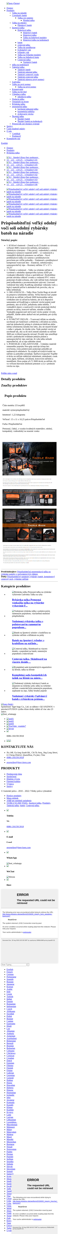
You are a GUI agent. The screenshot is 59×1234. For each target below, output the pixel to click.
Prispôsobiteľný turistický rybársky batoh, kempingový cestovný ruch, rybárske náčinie (28, 577)
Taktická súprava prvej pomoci (31, 79)
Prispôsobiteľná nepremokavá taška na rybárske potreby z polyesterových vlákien (26, 572)
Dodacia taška (18, 99)
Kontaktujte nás (13, 138)
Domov (10, 8)
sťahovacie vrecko (25, 114)
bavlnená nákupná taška (28, 109)
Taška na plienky (19, 23)
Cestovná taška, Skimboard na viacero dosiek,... (29, 660)
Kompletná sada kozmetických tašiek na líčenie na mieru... (29, 676)
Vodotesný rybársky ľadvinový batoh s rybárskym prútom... (29, 697)
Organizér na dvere (20, 101)
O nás (9, 131)
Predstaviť (16, 136)
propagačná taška (19, 106)
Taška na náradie (19, 13)
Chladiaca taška (19, 94)
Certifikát (16, 133)
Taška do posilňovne (26, 47)
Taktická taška (18, 67)
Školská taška (18, 116)
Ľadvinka (16, 82)
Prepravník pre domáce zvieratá (25, 124)
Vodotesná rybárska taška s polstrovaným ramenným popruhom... (27, 624)
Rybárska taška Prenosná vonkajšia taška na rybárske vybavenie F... (28, 602)
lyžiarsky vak (23, 52)
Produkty (11, 10)
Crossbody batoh (19, 15)
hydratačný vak (24, 50)
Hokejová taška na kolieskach (36, 40)
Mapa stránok (12, 798)
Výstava (10, 784)
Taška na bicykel (19, 92)
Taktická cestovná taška (28, 77)
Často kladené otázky (16, 129)
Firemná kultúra (13, 781)
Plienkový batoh (25, 25)
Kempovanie (17, 89)
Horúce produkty (14, 795)
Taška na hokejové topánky (35, 37)
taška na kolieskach (20, 64)
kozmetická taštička (26, 111)
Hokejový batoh (30, 32)
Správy (10, 126)
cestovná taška (24, 45)
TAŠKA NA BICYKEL (17, 803)
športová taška (18, 28)
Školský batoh (24, 119)
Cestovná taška (24, 60)
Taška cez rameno (25, 18)
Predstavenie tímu (14, 774)
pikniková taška (24, 97)
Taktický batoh (24, 69)
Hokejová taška (24, 30)
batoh (20, 42)
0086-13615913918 (15, 757)
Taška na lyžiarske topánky (29, 55)
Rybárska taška (18, 104)
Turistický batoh (30, 62)
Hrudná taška (29, 20)
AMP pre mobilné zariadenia (19, 800)
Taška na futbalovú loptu (28, 57)
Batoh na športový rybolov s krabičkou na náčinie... (28, 642)
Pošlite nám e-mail (9, 373)
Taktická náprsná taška (27, 72)
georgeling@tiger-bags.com (19, 762)
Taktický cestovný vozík (28, 74)
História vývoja (13, 779)
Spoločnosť (12, 776)
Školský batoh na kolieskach (30, 121)
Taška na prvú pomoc (21, 84)
